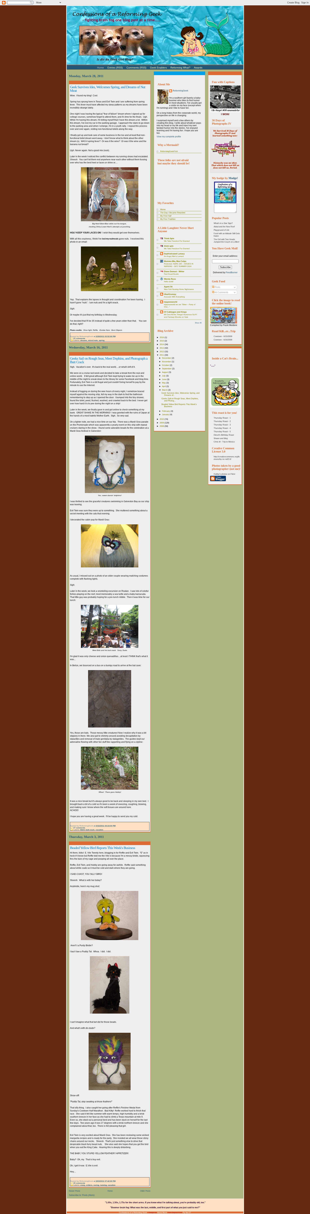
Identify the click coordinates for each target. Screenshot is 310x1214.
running (103, 1185)
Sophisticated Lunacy (174, 254)
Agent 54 (168, 287)
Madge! (233, 178)
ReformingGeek (180, 90)
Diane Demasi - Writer (174, 271)
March (165, 390)
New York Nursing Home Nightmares (179, 289)
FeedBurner (232, 272)
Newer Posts (74, 1191)
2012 (162, 351)
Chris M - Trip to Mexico (224, 442)
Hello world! (168, 282)
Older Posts (145, 1191)
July (164, 376)
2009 (162, 423)
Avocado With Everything (174, 297)
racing (96, 1185)
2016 (162, 337)
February (166, 411)
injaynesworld (170, 302)
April (164, 386)
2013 (162, 348)
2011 (162, 355)
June (164, 379)
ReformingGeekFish (169, 151)
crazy (82, 1185)
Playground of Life (221, 230)
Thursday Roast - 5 (222, 431)
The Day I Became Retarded (172, 213)
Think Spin (169, 238)
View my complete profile (169, 136)
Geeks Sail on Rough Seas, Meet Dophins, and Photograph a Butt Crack (108, 360)
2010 (162, 419)
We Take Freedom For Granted (177, 241)
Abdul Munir (162, 1212)
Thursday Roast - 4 (222, 428)
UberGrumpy (170, 294)
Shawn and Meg (221, 438)
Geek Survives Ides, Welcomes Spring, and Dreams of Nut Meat (107, 89)
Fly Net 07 (187, 1212)
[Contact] (209, 66)
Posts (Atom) (88, 1195)
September (167, 368)
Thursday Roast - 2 (222, 421)
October (166, 365)
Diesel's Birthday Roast (224, 435)
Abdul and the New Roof (224, 227)
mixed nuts (93, 340)
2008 (162, 426)
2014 (162, 344)
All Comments (221, 292)
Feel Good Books (171, 274)
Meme (163, 209)
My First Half (165, 216)
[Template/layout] (213, 66)
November (167, 362)
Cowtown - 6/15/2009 (223, 336)
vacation (99, 830)
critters (89, 1185)
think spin (168, 246)
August (165, 372)
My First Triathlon (167, 219)
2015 (162, 341)
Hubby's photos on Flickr (224, 474)
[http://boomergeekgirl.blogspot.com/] (225, 202)
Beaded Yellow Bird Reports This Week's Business (102, 848)
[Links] (206, 66)
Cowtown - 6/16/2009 (223, 340)
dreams (83, 340)
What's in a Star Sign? (223, 223)
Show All (198, 323)
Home (110, 1191)
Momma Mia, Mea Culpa (175, 261)
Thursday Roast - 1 (222, 418)
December (167, 358)
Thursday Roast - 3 (222, 425)
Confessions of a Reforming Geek (133, 1212)
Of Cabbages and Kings (175, 312)
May (164, 383)
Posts (217, 287)
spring (101, 340)
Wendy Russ (170, 279)
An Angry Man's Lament (174, 256)
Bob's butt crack (87, 830)
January (166, 414)
